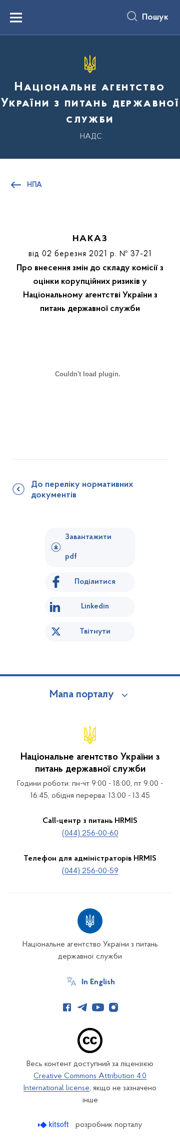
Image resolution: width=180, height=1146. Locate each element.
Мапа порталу (82, 694)
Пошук (155, 17)
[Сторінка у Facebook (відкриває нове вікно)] (67, 1007)
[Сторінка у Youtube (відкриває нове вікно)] (98, 1007)
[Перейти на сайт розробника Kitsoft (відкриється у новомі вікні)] (54, 1124)
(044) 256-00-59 (90, 871)
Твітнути (95, 632)
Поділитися (95, 582)
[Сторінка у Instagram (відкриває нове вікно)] (114, 1007)
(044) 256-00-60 (90, 833)
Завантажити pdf (88, 547)
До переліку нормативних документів (82, 490)
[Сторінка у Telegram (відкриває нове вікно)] (82, 1007)
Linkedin (95, 606)
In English (98, 982)
